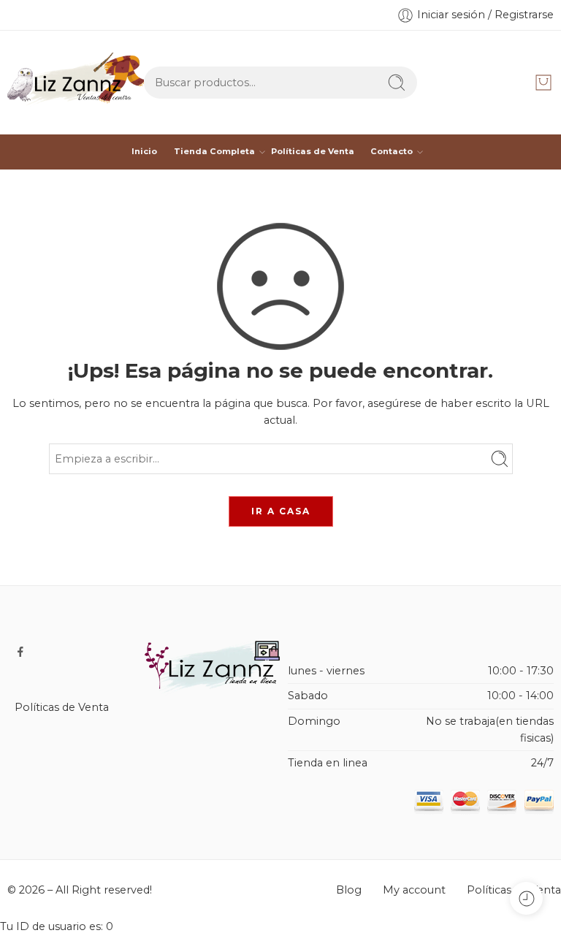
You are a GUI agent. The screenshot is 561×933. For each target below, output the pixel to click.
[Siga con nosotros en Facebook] (20, 652)
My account (414, 889)
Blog (349, 889)
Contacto (391, 151)
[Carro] (543, 82)
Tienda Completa (214, 151)
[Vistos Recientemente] (526, 898)
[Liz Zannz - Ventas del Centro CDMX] (75, 83)
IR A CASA (280, 511)
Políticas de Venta (312, 151)
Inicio (144, 151)
